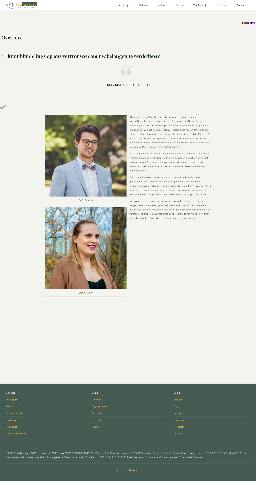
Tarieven (96, 399)
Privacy (96, 426)
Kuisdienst (11, 426)
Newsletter (179, 413)
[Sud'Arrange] (10, 5)
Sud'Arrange (26, 4)
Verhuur (10, 406)
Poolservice (12, 419)
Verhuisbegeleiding (16, 433)
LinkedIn (177, 433)
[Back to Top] (244, 469)
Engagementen (100, 406)
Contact (177, 399)
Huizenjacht (12, 399)
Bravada (133, 469)
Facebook (178, 419)
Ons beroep (98, 413)
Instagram (178, 426)
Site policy (97, 419)
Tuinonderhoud (14, 413)
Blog (175, 406)
